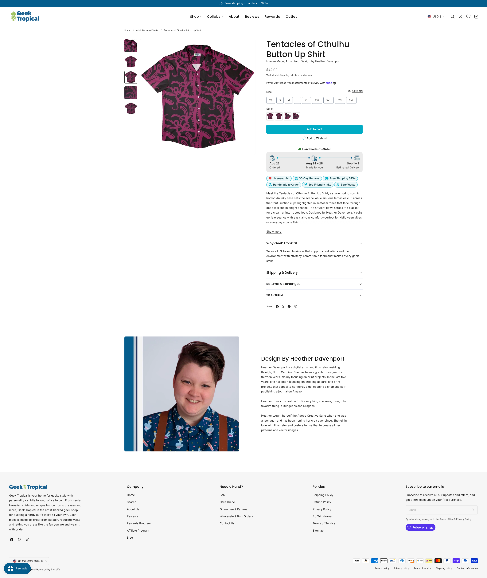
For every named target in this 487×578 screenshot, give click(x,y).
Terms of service (422, 568)
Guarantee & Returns (233, 509)
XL (306, 99)
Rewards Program (139, 523)
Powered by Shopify (48, 569)
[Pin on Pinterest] (289, 306)
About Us (133, 509)
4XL (339, 99)
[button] (452, 16)
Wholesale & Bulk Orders (236, 516)
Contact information (467, 568)
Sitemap (318, 530)
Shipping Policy (323, 495)
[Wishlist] (468, 16)
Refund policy (382, 568)
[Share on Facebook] (277, 306)
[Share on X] (283, 306)
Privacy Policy (322, 509)
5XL (351, 99)
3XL (328, 99)
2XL (317, 99)
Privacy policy (401, 568)
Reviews (132, 516)
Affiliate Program (138, 530)
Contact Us (227, 523)
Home (127, 30)
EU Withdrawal (322, 516)
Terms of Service (324, 523)
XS (271, 99)
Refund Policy (322, 502)
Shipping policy (444, 568)
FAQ (222, 495)
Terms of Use (447, 519)
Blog (130, 537)
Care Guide (227, 502)
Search (131, 502)
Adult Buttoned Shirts (147, 30)
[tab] (130, 45)
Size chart (357, 90)
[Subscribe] (473, 509)
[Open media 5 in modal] (248, 46)
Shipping (284, 75)
